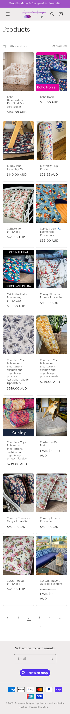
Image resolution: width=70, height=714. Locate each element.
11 (30, 626)
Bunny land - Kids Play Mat (16, 167)
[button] (8, 14)
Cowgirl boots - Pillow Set (16, 582)
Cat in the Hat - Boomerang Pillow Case (17, 298)
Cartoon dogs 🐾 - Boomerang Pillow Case (51, 232)
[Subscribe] (52, 658)
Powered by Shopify (40, 707)
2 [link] (29, 617)
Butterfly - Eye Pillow (49, 167)
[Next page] (40, 626)
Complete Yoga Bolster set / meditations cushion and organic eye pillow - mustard (50, 368)
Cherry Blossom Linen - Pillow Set (51, 296)
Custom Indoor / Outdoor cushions (51, 582)
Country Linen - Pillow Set (50, 520)
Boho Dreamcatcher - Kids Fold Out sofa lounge (16, 101)
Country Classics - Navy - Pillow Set (18, 520)
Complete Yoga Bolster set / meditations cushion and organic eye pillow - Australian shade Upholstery (18, 372)
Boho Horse (47, 97)
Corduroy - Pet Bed (49, 444)
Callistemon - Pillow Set (15, 230)
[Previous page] (8, 618)
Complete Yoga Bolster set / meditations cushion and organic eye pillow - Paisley (17, 451)
